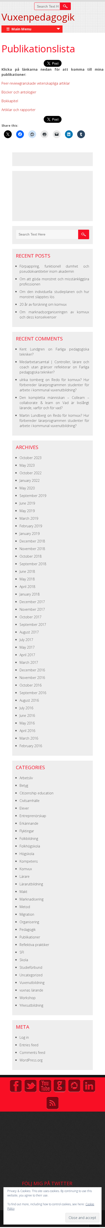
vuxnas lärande (31, 990)
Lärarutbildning (31, 884)
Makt (23, 891)
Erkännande (29, 823)
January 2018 (30, 594)
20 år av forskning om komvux (43, 304)
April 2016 (27, 730)
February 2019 (31, 526)
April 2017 (27, 655)
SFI (22, 952)
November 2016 (32, 677)
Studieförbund (31, 967)
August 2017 (29, 632)
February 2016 (31, 746)
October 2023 (31, 457)
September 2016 (33, 692)
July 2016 (26, 708)
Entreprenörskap (33, 815)
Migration (27, 914)
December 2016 (32, 670)
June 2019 (27, 503)
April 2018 (27, 586)
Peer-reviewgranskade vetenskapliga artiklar (35, 83)
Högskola (27, 853)
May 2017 (27, 647)
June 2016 (27, 715)
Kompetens (29, 861)
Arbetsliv (26, 778)
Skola (24, 960)
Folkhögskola (30, 846)
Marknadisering (31, 899)
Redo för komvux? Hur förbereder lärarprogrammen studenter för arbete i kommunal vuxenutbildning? (54, 384)
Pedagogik (28, 929)
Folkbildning (29, 838)
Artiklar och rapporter (18, 109)
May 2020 (27, 488)
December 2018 (32, 541)
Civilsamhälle (30, 800)
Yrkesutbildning (31, 1005)
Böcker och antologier (18, 92)
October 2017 (31, 617)
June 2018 (27, 571)
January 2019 (30, 533)
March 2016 (29, 738)
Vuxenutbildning (32, 982)
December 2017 (32, 601)
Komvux (26, 869)
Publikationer (30, 937)
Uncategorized (31, 975)
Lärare (25, 876)
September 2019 (33, 495)
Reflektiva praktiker (34, 944)
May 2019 (27, 510)
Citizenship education (36, 793)
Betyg (24, 785)
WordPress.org (31, 1060)
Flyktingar (27, 831)
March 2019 (29, 518)
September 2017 (33, 624)
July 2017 (26, 639)
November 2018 (32, 548)
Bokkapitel (9, 101)
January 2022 (30, 480)
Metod (25, 906)
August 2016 (29, 700)
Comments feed (32, 1052)
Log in (24, 1037)
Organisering (29, 922)
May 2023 (27, 465)
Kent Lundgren (32, 349)
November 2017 (32, 609)
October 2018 (31, 556)
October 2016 (31, 685)
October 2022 (31, 473)
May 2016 (27, 723)
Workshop (28, 997)
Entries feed (29, 1045)
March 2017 (29, 662)
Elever (24, 808)
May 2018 (27, 579)
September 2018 (33, 564)
